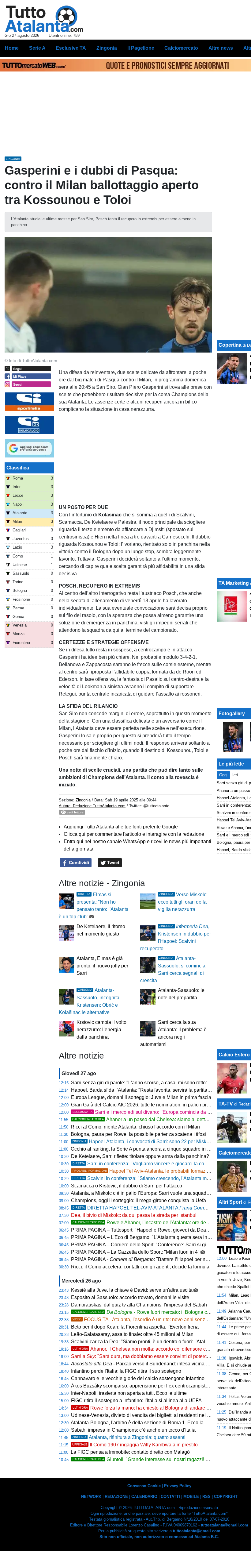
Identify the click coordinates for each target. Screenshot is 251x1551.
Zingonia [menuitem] (106, 48)
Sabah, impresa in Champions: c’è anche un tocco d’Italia (133, 1430)
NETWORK (91, 1496)
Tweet (112, 862)
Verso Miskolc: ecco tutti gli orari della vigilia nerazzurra (183, 902)
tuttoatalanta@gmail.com (224, 1525)
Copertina (230, 345)
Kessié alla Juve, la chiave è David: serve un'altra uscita (132, 1290)
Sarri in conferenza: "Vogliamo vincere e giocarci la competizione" (151, 1163)
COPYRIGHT (226, 1496)
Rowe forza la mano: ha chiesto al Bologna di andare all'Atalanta (151, 1407)
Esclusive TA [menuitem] (71, 48)
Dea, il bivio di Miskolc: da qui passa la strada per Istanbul (134, 1215)
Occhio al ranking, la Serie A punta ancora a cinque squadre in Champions (151, 1149)
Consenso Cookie (144, 1485)
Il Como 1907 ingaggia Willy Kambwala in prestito (135, 1444)
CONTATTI (170, 1496)
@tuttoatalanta (156, 806)
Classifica (17, 467)
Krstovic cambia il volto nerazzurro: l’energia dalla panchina (101, 1030)
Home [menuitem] (12, 48)
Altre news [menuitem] (220, 48)
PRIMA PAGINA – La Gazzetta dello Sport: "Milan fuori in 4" (135, 1252)
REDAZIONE (116, 1496)
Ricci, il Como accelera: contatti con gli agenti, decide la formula (140, 1266)
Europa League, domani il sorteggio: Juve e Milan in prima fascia (141, 1097)
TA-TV (226, 1103)
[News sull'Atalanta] (44, 19)
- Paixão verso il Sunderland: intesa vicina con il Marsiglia (154, 1363)
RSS (206, 1496)
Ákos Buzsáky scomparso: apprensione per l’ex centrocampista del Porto (150, 1385)
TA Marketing (234, 583)
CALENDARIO (144, 1496)
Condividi (78, 862)
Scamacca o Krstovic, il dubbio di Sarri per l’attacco (126, 1185)
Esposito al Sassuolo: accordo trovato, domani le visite (130, 1297)
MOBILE (191, 1496)
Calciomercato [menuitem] (181, 48)
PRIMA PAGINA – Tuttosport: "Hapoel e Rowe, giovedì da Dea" (139, 1230)
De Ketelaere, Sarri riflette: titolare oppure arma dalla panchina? (140, 1156)
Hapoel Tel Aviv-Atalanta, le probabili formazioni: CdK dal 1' (155, 1171)
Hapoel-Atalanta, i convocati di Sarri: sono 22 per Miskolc (142, 1141)
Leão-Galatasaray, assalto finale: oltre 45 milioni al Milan (132, 1334)
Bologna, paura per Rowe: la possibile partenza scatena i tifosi (138, 1134)
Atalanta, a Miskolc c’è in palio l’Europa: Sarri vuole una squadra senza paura (155, 1193)
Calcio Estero (234, 1054)
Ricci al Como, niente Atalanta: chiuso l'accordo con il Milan (135, 1126)
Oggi (223, 775)
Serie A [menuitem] (37, 48)
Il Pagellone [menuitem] (140, 48)
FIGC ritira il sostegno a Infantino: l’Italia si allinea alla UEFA (136, 1400)
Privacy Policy (177, 1485)
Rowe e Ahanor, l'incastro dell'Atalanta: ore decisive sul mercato (159, 1222)
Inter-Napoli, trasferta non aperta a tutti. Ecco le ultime (129, 1393)
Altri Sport (230, 1202)
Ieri (235, 775)
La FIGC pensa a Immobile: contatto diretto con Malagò (130, 1452)
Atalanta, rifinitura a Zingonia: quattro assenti (128, 1437)
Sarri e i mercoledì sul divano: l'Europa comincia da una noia (149, 1112)
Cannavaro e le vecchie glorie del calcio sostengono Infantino (137, 1378)
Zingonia (83, 800)
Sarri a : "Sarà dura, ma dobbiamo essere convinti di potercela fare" (148, 1356)
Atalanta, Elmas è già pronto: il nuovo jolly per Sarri (102, 966)
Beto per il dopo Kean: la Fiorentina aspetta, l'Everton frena (135, 1326)
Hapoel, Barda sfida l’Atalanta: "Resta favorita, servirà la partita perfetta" (149, 1090)
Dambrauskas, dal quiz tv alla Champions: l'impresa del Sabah (139, 1304)
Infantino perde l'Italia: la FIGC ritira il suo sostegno (126, 1371)
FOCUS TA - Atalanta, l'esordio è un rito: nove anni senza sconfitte (150, 1319)
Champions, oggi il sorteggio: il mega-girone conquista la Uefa (138, 1200)
